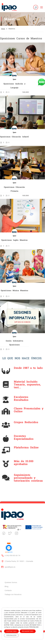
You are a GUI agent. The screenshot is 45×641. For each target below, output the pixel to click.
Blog (6, 586)
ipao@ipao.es (10, 567)
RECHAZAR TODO (27, 631)
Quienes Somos (11, 582)
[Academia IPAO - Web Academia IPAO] (9, 7)
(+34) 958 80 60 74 (12, 555)
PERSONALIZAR (11, 635)
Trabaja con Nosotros (13, 594)
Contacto (8, 590)
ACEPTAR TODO (11, 631)
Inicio (3, 29)
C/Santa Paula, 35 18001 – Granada (19, 561)
